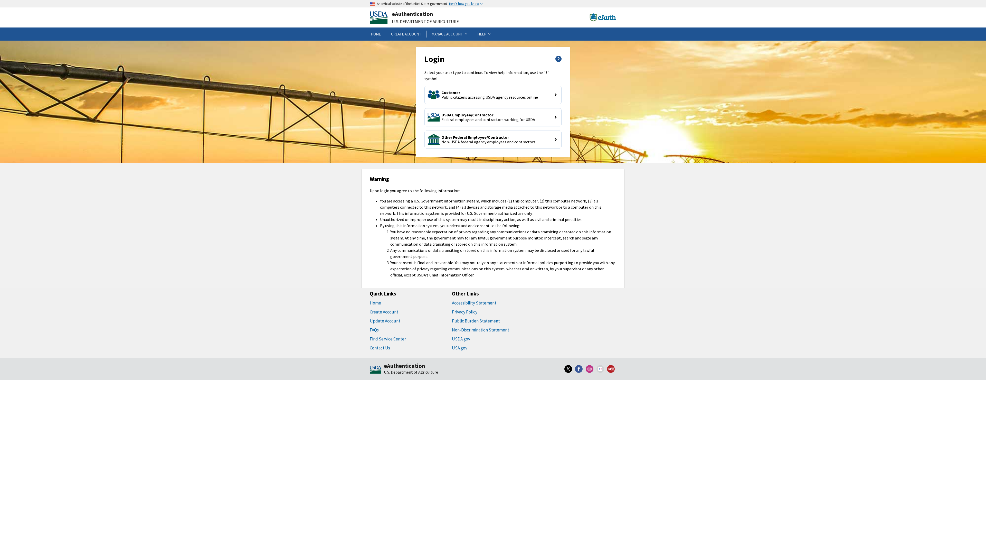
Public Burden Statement (476, 321)
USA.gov (459, 348)
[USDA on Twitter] (568, 369)
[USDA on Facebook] (579, 369)
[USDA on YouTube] (610, 369)
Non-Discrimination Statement (480, 330)
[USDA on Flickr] (600, 369)
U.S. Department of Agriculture (425, 21)
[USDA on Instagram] (589, 369)
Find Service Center (388, 339)
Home (375, 303)
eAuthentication (412, 13)
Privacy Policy (464, 312)
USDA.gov (461, 339)
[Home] (375, 370)
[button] (492, 95)
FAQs (374, 330)
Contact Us (380, 348)
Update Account (385, 321)
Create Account (384, 312)
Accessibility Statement (474, 303)
